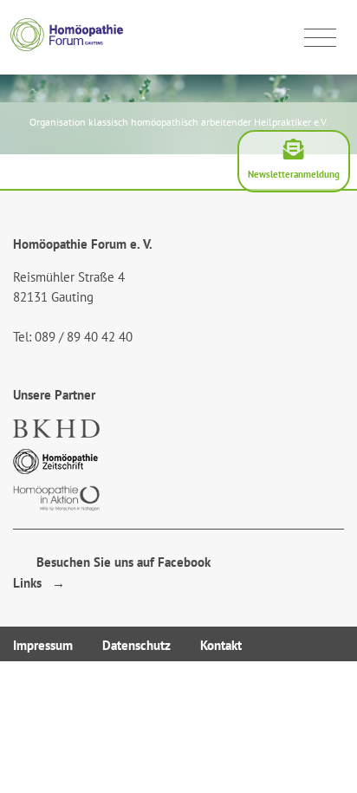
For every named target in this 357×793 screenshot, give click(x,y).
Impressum (43, 645)
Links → (39, 583)
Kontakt (221, 645)
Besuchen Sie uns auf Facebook (118, 562)
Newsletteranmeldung (294, 174)
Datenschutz (136, 645)
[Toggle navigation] (320, 38)
